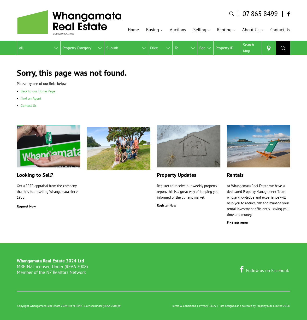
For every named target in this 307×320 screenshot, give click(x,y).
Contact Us (28, 105)
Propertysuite (264, 306)
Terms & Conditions (184, 306)
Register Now (166, 205)
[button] (154, 30)
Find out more (237, 222)
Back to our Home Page (38, 91)
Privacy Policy (207, 306)
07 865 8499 (260, 13)
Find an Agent (31, 98)
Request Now (26, 206)
